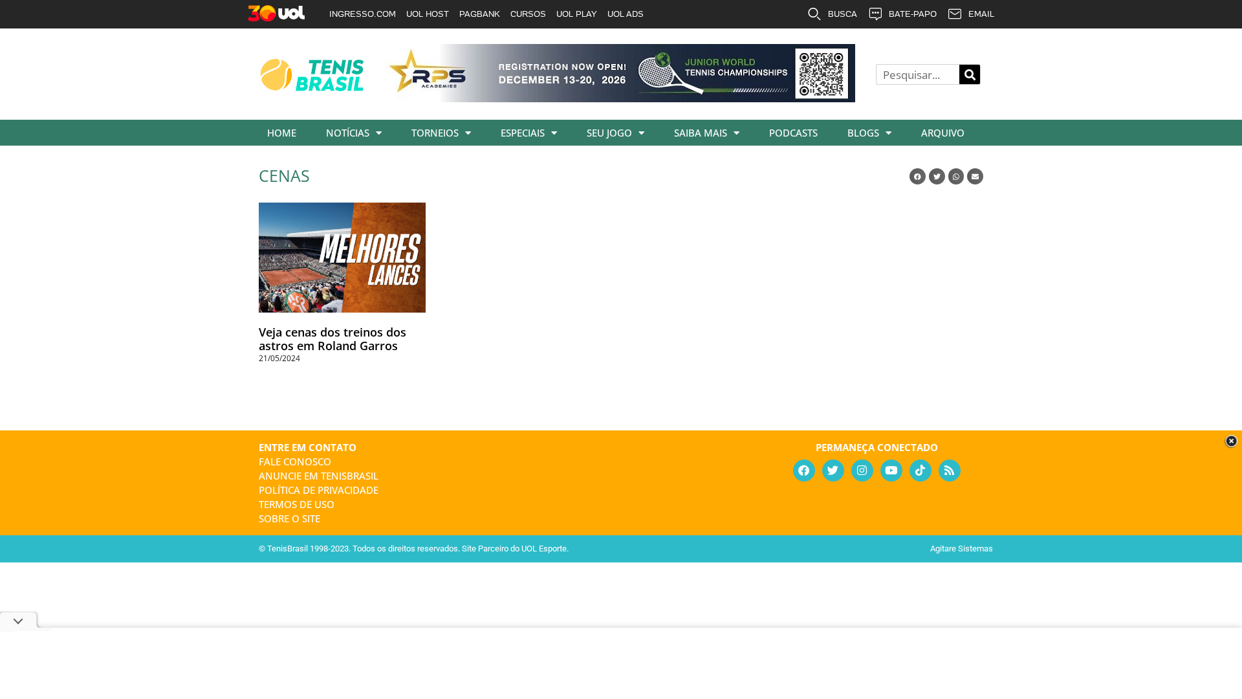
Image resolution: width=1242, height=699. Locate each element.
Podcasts (793, 132)
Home (281, 132)
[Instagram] (862, 471)
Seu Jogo (609, 132)
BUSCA (842, 14)
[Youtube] (891, 471)
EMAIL (981, 14)
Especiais (523, 132)
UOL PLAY (576, 14)
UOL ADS (625, 14)
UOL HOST (427, 14)
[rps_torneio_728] (619, 97)
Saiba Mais (700, 132)
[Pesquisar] (969, 74)
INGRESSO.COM (362, 14)
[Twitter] (833, 471)
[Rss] (950, 471)
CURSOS (528, 14)
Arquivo (942, 132)
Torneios (435, 132)
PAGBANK (479, 14)
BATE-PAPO (913, 14)
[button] (918, 176)
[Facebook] (804, 471)
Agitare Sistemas (961, 548)
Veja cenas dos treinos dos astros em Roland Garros (332, 339)
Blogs (863, 132)
